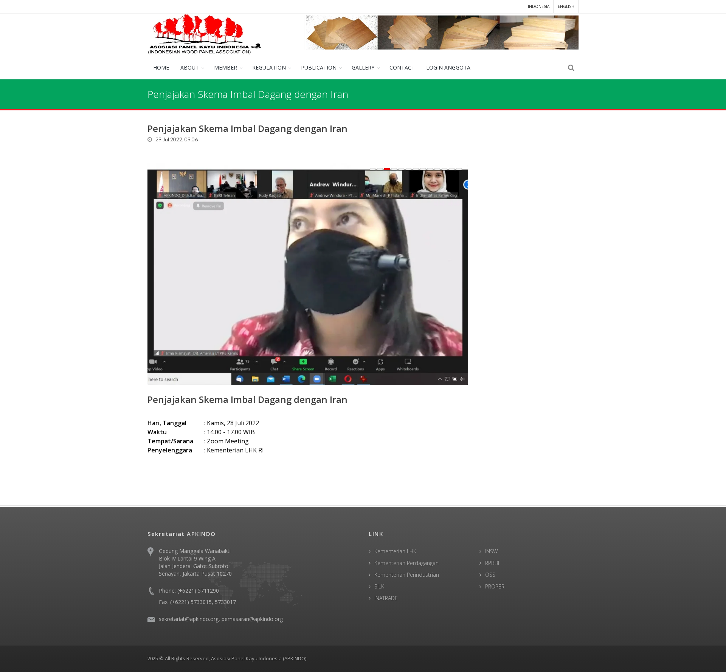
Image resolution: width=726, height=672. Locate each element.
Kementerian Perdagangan (406, 563)
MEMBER (225, 67)
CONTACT (402, 67)
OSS (490, 574)
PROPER (494, 586)
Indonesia (538, 6)
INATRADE (386, 598)
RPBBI (492, 563)
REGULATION (269, 67)
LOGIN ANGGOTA (448, 67)
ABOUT (189, 67)
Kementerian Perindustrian (406, 574)
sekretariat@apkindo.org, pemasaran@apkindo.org (221, 618)
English (566, 6)
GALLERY (363, 67)
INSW (491, 551)
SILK (379, 586)
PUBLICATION (319, 67)
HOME (161, 67)
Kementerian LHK (395, 551)
